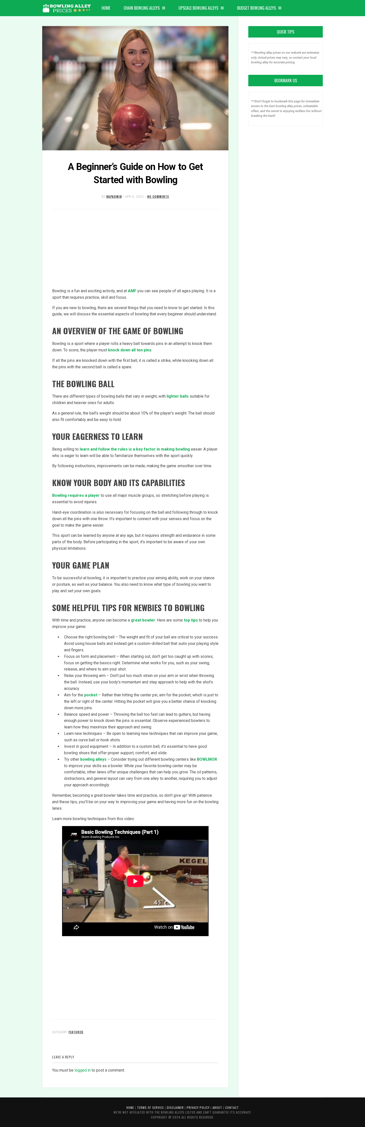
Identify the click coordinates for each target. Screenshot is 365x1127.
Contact (232, 1107)
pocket (90, 695)
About (217, 1107)
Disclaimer (175, 1107)
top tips (191, 620)
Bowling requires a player (76, 495)
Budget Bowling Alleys (256, 8)
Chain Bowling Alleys (142, 8)
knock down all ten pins (129, 350)
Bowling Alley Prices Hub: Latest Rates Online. (67, 8)
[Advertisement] (135, 249)
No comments (158, 196)
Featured (76, 1032)
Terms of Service (150, 1107)
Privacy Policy (198, 1107)
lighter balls (178, 396)
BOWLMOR (207, 759)
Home (106, 8)
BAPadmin (114, 196)
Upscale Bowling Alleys (198, 8)
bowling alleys (93, 759)
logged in (82, 1070)
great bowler (143, 620)
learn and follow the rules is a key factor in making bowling (135, 449)
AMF (132, 291)
